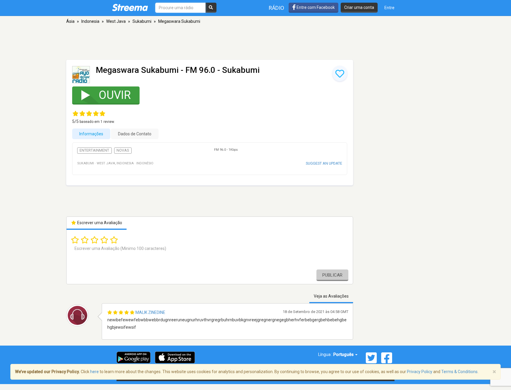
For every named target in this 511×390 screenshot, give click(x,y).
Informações (91, 133)
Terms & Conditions (459, 371)
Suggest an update (324, 163)
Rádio (276, 8)
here (94, 371)
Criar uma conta (359, 7)
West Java (116, 21)
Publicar (332, 275)
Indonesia (90, 21)
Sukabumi (141, 21)
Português (344, 354)
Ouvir (115, 95)
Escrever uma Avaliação (99, 222)
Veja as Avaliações (331, 296)
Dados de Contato (134, 133)
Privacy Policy (419, 371)
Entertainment (94, 150)
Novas (123, 150)
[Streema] (130, 7)
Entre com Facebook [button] (315, 7)
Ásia (70, 21)
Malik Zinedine (150, 312)
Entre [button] (389, 7)
